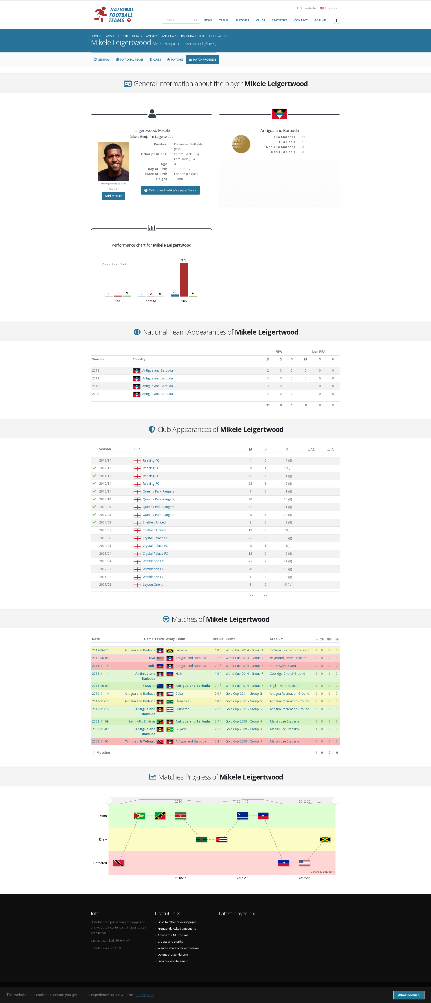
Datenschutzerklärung (173, 955)
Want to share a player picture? (178, 948)
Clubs (157, 59)
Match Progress (204, 59)
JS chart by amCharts (114, 264)
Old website (307, 8)
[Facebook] (336, 20)
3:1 (217, 658)
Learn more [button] (145, 995)
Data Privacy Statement (173, 961)
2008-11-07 (100, 729)
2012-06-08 (100, 658)
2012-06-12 (100, 650)
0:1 (217, 685)
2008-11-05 (100, 741)
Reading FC (151, 460)
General (103, 59)
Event (230, 639)
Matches (176, 59)
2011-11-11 (100, 673)
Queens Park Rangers (158, 491)
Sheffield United (154, 522)
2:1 (217, 666)
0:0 (217, 650)
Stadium (277, 639)
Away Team (175, 639)
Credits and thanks (170, 942)
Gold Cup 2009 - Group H (244, 721)
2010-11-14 (100, 693)
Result (218, 639)
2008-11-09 (100, 721)
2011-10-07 (100, 685)
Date (96, 639)
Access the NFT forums (173, 935)
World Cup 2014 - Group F (244, 666)
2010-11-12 (100, 701)
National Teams (131, 59)
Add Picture (113, 196)
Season (98, 359)
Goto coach (172, 190)
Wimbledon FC (153, 561)
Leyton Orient (153, 584)
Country (139, 359)
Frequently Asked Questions (177, 929)
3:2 (217, 741)
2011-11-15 (100, 666)
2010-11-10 (100, 709)
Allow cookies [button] (409, 995)
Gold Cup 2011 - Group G (244, 693)
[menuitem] (221, 800)
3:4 (217, 721)
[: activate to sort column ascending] (94, 449)
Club (137, 449)
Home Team (154, 639)
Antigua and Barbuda (157, 370)
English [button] (329, 8)
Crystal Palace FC (155, 538)
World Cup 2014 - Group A (245, 650)
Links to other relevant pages (177, 922)
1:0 (217, 673)
